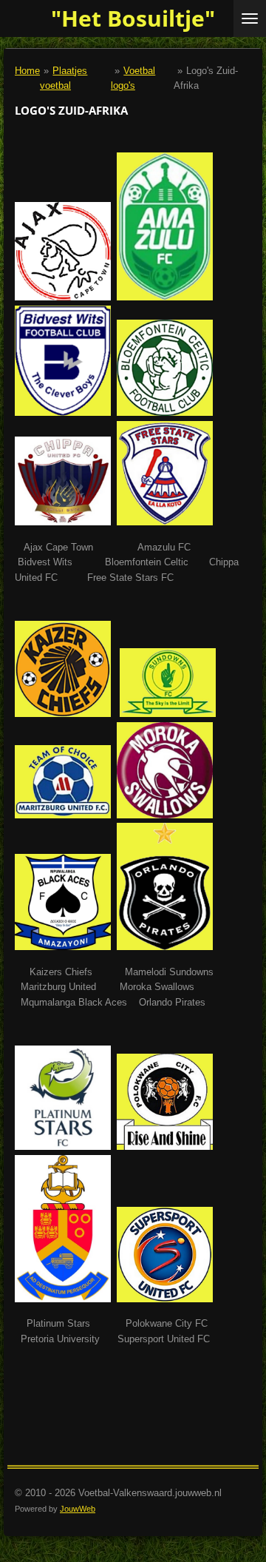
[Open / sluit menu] (249, 18)
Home (27, 70)
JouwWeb (77, 1508)
